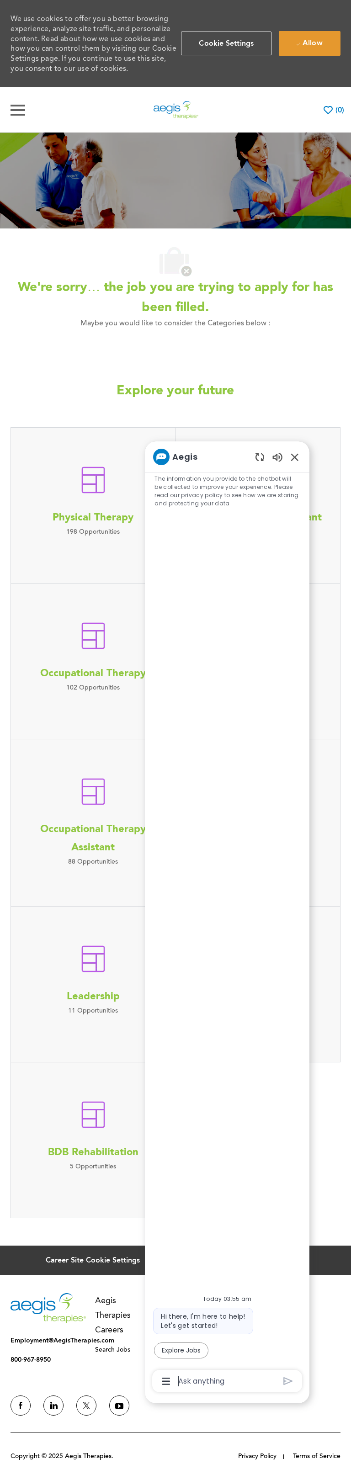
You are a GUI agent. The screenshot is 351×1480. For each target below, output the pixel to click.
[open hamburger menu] (18, 110)
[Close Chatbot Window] (295, 457)
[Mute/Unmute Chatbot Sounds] (277, 456)
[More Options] (166, 1381)
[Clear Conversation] (259, 457)
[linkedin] (53, 1405)
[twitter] (86, 1405)
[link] (48, 1308)
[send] (288, 1381)
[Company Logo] (176, 109)
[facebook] (21, 1405)
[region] (227, 918)
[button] (226, 43)
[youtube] (119, 1405)
